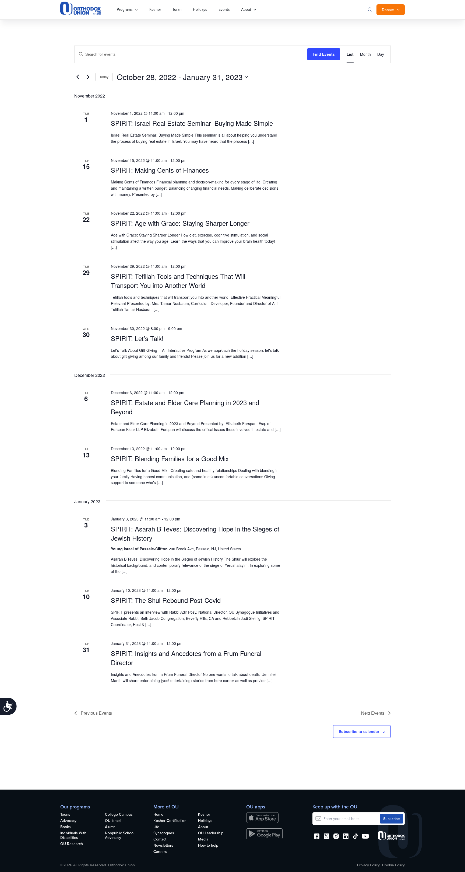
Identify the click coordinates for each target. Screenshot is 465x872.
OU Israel (113, 820)
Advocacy (68, 820)
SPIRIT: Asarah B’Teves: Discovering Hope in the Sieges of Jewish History (195, 533)
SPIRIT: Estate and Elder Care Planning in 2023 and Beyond (185, 407)
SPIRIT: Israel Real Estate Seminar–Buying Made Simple (192, 123)
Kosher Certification (169, 820)
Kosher (155, 9)
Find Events (324, 54)
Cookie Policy (393, 865)
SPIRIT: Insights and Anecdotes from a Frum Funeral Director (186, 657)
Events (224, 9)
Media (203, 839)
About (246, 9)
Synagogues (163, 833)
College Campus (119, 814)
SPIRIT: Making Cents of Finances (160, 170)
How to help (208, 845)
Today (104, 76)
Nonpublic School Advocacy (119, 835)
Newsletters (163, 845)
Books (65, 827)
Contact (159, 839)
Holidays (200, 9)
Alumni (110, 827)
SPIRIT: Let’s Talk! (137, 338)
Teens (65, 814)
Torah (177, 9)
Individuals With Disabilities (73, 835)
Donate (388, 9)
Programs (125, 9)
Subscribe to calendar (359, 731)
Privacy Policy (368, 865)
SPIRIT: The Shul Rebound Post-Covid (166, 600)
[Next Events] (88, 77)
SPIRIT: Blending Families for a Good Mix (170, 458)
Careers (160, 851)
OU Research (71, 844)
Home (158, 814)
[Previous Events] (77, 77)
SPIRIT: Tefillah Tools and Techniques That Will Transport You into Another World (178, 280)
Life (156, 827)
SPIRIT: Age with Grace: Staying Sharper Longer (180, 223)
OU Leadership (210, 833)
